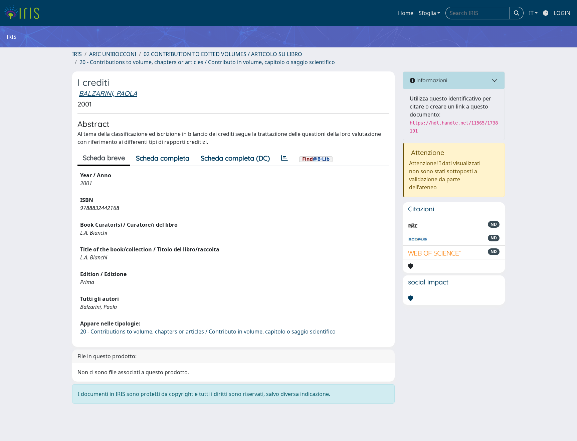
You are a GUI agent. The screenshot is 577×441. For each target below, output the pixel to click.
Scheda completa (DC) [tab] (235, 158)
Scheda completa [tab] (162, 158)
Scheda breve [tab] (104, 158)
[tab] (284, 158)
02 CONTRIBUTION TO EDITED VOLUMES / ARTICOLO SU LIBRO (223, 54)
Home (405, 13)
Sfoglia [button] (427, 13)
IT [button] (531, 13)
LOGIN (562, 13)
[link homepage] (24, 13)
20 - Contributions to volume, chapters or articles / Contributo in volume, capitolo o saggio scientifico (207, 62)
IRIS (77, 54)
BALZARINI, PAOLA (108, 93)
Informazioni (431, 80)
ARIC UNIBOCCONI (112, 54)
